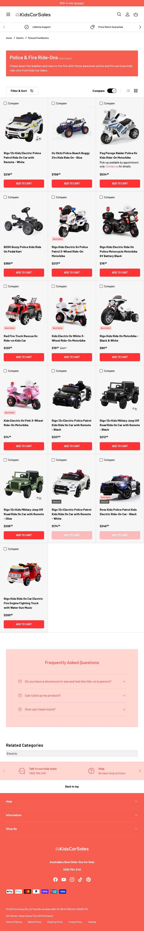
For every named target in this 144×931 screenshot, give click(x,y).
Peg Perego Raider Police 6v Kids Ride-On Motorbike (118, 155)
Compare (99, 90)
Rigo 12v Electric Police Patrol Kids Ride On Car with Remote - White (71, 514)
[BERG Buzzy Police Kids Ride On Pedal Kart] (24, 221)
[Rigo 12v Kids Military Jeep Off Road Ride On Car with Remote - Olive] (24, 483)
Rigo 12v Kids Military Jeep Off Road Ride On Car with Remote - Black (120, 425)
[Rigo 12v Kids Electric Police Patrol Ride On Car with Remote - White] (24, 127)
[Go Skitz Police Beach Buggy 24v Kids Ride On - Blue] (72, 127)
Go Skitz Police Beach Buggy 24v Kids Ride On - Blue (71, 155)
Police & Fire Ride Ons (38, 38)
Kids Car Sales (43, 909)
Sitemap (92, 922)
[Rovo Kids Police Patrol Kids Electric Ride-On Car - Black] (120, 483)
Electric (20, 38)
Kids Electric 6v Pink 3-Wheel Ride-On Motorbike (23, 423)
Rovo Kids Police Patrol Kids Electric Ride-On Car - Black (118, 512)
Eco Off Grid (39, 916)
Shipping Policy (55, 922)
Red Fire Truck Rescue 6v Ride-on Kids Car (21, 338)
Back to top (72, 786)
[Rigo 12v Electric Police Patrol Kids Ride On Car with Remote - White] (72, 483)
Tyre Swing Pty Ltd (23, 909)
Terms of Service (14, 922)
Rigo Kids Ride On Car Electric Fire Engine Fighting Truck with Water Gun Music (23, 603)
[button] (136, 14)
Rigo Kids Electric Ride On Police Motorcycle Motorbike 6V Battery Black (118, 251)
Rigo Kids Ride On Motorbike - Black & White (119, 338)
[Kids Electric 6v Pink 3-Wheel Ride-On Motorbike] (24, 394)
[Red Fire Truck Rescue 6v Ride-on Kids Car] (24, 310)
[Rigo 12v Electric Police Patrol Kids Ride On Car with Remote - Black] (72, 394)
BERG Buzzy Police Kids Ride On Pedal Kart (22, 249)
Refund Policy (34, 922)
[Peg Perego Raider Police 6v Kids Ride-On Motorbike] (120, 127)
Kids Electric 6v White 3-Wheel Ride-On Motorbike (69, 338)
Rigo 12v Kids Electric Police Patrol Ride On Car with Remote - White (22, 157)
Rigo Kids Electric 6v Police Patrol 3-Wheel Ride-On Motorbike (70, 251)
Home (9, 38)
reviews (78, 3)
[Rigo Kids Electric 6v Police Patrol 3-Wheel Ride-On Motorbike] (72, 221)
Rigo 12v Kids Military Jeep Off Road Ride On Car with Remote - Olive (24, 514)
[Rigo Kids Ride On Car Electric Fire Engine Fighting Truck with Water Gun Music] (24, 572)
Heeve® (49, 916)
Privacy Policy (75, 922)
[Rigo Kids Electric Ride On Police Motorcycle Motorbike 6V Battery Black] (120, 221)
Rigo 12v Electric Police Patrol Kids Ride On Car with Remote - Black (71, 425)
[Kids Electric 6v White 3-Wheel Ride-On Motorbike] (72, 310)
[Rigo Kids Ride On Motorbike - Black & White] (120, 310)
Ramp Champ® (26, 916)
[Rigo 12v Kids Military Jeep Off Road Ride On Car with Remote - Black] (120, 394)
